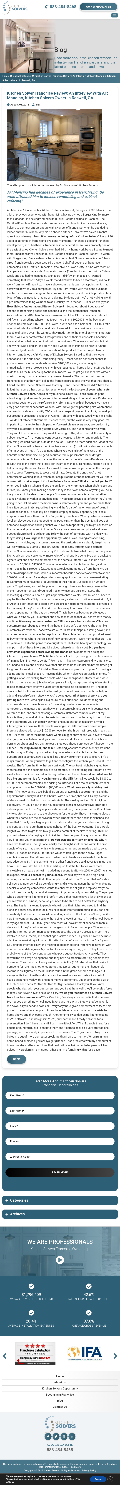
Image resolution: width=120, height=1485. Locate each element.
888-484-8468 (63, 6)
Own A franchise (98, 6)
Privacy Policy (89, 1470)
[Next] (115, 1356)
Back (16, 1059)
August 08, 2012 (19, 104)
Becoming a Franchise (60, 1394)
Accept (98, 1479)
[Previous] (4, 1356)
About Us (60, 1382)
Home (5, 76)
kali (37, 104)
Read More (75, 1466)
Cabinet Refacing (22, 76)
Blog (60, 1400)
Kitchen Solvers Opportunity (60, 1388)
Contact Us (60, 1406)
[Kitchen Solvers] (15, 4)
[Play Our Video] (60, 1260)
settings (10, 1482)
